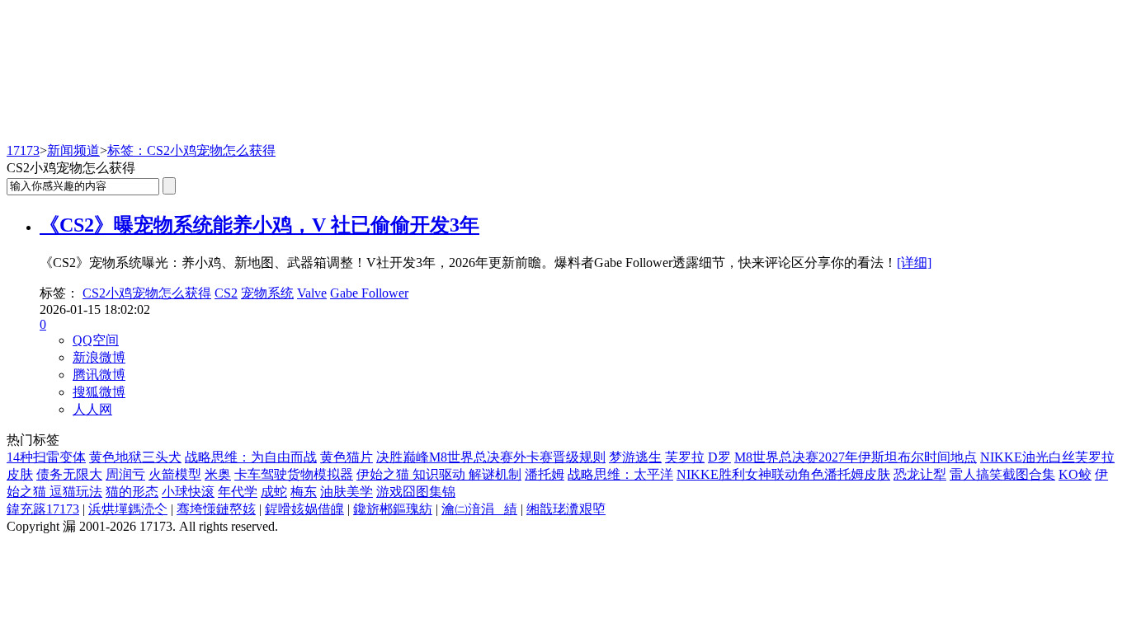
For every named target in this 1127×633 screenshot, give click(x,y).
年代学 (237, 492)
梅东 (303, 492)
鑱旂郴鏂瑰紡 (392, 509)
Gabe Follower (369, 293)
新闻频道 (73, 150)
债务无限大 (69, 474)
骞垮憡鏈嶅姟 (216, 509)
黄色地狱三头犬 (135, 457)
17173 (23, 150)
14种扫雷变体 (46, 457)
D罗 (719, 457)
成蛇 (274, 492)
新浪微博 (99, 357)
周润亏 (125, 474)
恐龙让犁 (920, 474)
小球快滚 (188, 492)
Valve (312, 293)
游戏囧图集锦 (415, 492)
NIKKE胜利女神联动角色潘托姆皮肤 (783, 474)
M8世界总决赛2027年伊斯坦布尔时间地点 (855, 457)
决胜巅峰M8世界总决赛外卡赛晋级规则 (491, 457)
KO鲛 (1075, 474)
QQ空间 (96, 340)
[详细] (914, 263)
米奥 (218, 474)
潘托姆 (544, 474)
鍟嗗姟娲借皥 (304, 509)
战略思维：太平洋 (620, 474)
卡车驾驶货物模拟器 (293, 474)
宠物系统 (267, 293)
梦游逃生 (635, 457)
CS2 (226, 293)
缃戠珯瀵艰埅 (566, 509)
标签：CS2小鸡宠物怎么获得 (191, 150)
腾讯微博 (99, 375)
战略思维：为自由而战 (251, 457)
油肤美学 (346, 492)
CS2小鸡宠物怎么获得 (147, 293)
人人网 (92, 409)
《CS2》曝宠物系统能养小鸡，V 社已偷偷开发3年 (259, 225)
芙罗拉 (685, 457)
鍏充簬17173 (43, 509)
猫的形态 (132, 492)
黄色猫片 (346, 457)
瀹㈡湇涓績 (479, 509)
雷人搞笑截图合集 (1002, 474)
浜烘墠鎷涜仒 (127, 509)
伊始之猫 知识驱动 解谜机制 (438, 474)
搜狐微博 (99, 392)
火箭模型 (175, 474)
